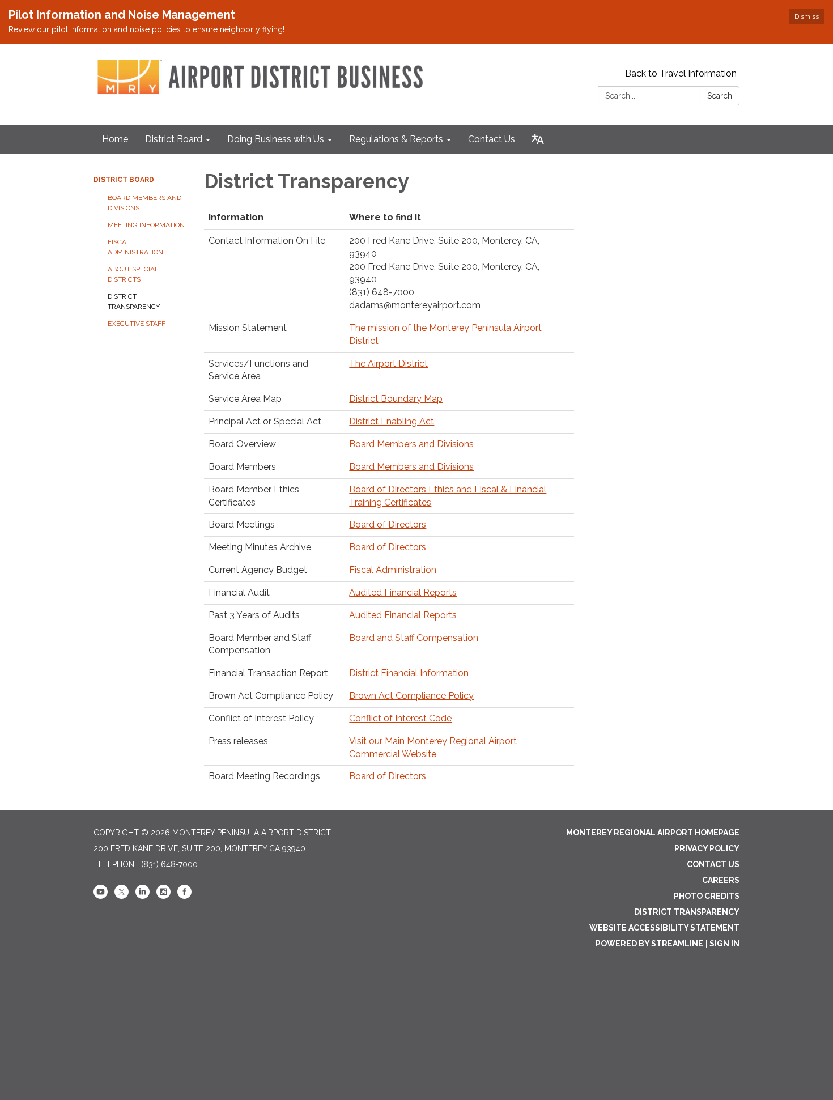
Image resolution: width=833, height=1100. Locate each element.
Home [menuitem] (115, 139)
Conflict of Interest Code (400, 718)
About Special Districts (133, 274)
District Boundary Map (396, 398)
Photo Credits (707, 896)
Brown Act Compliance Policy (411, 695)
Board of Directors (387, 524)
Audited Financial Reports (403, 592)
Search (719, 95)
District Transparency (134, 301)
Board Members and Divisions (144, 203)
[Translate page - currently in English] (538, 139)
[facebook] (184, 896)
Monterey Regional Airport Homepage (653, 832)
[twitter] (121, 896)
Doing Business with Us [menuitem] (275, 139)
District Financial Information (409, 673)
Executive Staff (136, 324)
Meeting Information (146, 225)
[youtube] (101, 896)
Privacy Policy (707, 848)
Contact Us (713, 864)
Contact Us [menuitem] (491, 139)
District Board (124, 180)
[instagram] (163, 896)
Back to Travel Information (681, 73)
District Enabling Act (391, 421)
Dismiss (806, 16)
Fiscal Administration (135, 247)
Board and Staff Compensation (413, 637)
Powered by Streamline (649, 943)
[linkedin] (142, 896)
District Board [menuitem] (173, 139)
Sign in (724, 943)
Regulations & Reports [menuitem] (396, 139)
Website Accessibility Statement (664, 927)
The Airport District (388, 363)
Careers (721, 880)
